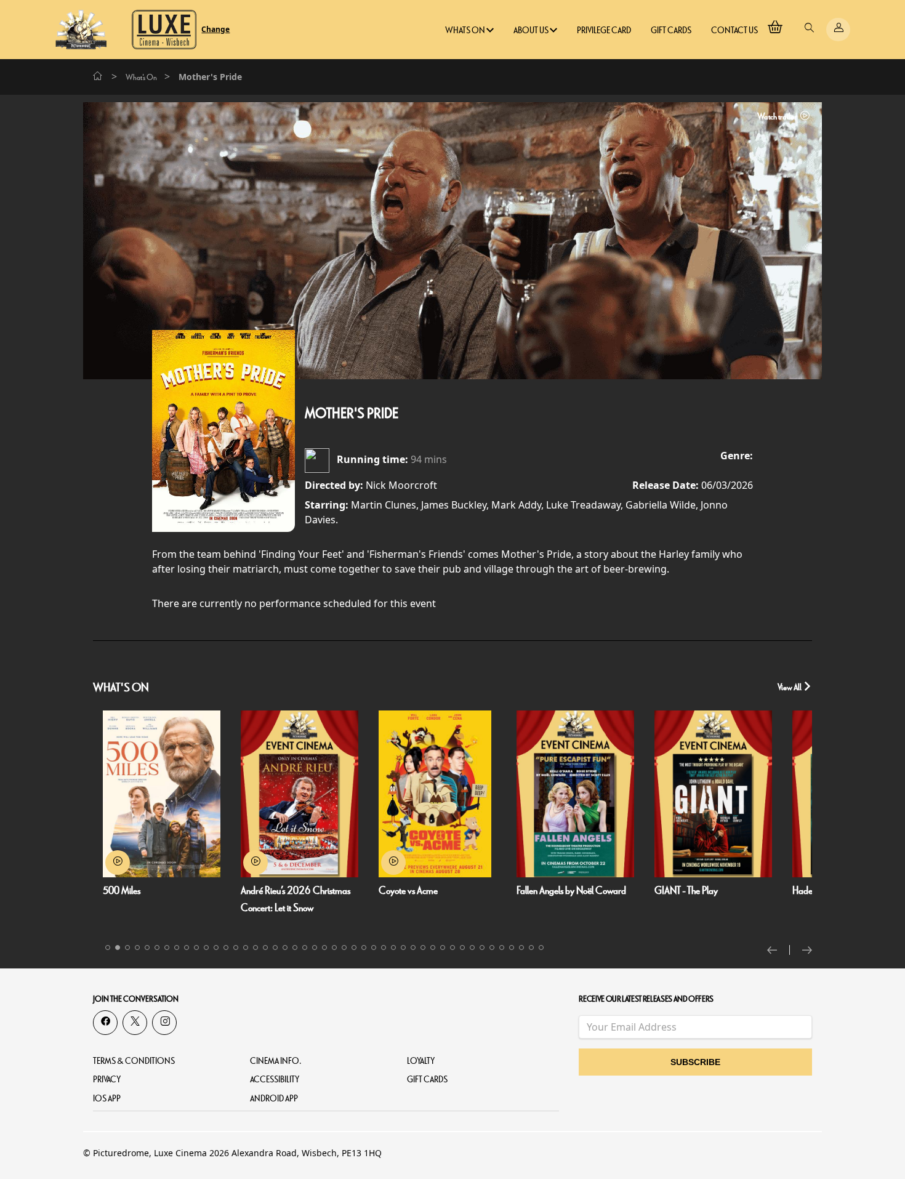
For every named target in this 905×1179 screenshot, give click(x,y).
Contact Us (734, 30)
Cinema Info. (276, 1061)
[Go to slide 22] (314, 947)
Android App (274, 1098)
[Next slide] (807, 950)
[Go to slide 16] (255, 947)
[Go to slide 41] (501, 947)
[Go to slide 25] (344, 947)
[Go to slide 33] (422, 947)
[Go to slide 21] (304, 947)
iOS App (107, 1098)
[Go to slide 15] (245, 947)
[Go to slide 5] (147, 947)
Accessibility (274, 1079)
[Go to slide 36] (452, 947)
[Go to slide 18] (275, 947)
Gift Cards (671, 30)
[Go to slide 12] (216, 947)
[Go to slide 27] (363, 947)
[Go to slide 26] (354, 947)
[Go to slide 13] (225, 947)
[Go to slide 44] (531, 947)
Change (215, 29)
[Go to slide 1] (107, 947)
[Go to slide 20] (294, 947)
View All (790, 687)
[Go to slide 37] (462, 947)
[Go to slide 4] (137, 947)
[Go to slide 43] (521, 947)
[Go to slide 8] (176, 947)
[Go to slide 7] (166, 947)
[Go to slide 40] (491, 947)
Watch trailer (777, 116)
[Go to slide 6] (157, 947)
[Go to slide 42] (511, 947)
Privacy (107, 1079)
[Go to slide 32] (413, 947)
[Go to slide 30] (393, 947)
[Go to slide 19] (285, 947)
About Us (531, 30)
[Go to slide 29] (383, 947)
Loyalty (421, 1061)
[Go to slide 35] (442, 947)
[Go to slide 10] (196, 947)
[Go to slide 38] (472, 947)
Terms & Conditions (134, 1061)
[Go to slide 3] (127, 947)
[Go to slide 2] (117, 947)
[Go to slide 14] (235, 947)
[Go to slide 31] (403, 947)
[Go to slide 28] (373, 947)
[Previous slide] (778, 950)
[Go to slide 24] (334, 947)
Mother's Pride (351, 413)
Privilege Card (604, 30)
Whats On (465, 30)
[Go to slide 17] (265, 947)
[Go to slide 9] (186, 947)
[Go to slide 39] (482, 947)
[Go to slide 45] (541, 947)
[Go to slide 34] (432, 947)
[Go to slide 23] (324, 947)
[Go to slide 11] (206, 947)
